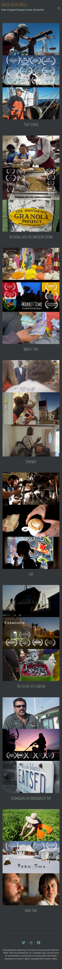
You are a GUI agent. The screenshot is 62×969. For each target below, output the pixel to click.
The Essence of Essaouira (31, 686)
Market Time (31, 349)
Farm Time (31, 910)
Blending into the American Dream (31, 237)
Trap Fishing (31, 124)
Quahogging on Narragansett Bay (31, 798)
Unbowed (31, 461)
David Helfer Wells (14, 4)
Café (31, 574)
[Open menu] (59, 8)
